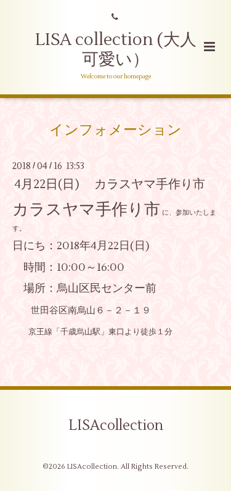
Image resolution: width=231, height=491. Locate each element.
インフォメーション (115, 129)
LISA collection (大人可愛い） (116, 49)
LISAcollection (115, 425)
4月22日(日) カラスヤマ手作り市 (110, 184)
